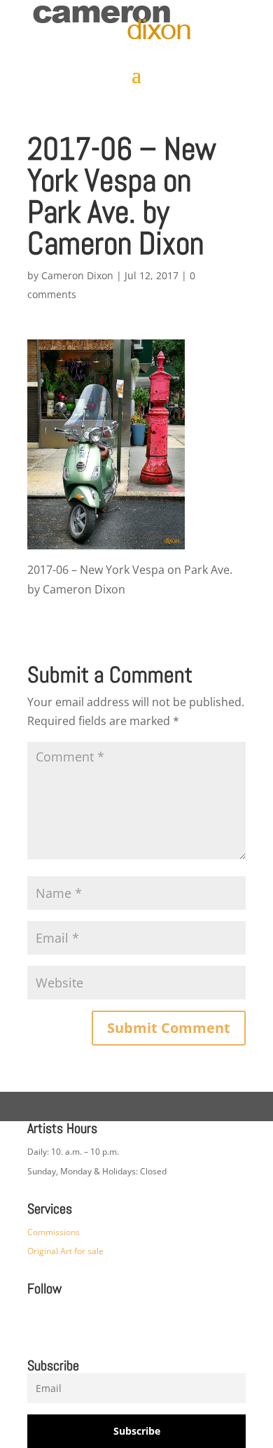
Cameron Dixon (77, 275)
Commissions (53, 1232)
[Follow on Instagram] (31, 1320)
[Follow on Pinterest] (87, 1320)
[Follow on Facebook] (59, 1320)
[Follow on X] (115, 1320)
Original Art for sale (65, 1251)
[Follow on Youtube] (143, 1320)
